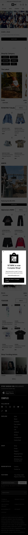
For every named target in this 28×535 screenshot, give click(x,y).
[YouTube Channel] (18, 407)
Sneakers (16, 421)
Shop (15, 446)
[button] (14, 28)
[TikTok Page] (2, 411)
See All (14, 379)
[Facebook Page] (2, 407)
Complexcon (17, 437)
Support (16, 451)
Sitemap (17, 509)
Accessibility (5, 509)
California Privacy (5, 505)
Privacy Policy (19, 499)
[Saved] (23, 4)
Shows (16, 435)
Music (15, 419)
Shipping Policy (18, 453)
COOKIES (3, 512)
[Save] (12, 113)
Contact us (17, 469)
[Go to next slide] (25, 48)
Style (15, 416)
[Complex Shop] (14, 4)
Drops (16, 448)
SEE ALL (21, 107)
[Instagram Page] (14, 407)
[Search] (20, 4)
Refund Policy (18, 456)
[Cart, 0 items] (26, 5)
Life (15, 429)
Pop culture (17, 424)
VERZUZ (16, 432)
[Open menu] (2, 4)
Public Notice (19, 504)
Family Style (17, 440)
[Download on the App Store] (8, 392)
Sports (16, 427)
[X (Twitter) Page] (6, 407)
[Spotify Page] (6, 411)
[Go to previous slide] (2, 48)
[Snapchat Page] (22, 407)
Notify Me (22, 482)
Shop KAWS (14, 39)
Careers (16, 466)
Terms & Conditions (5, 500)
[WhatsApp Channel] (10, 407)
